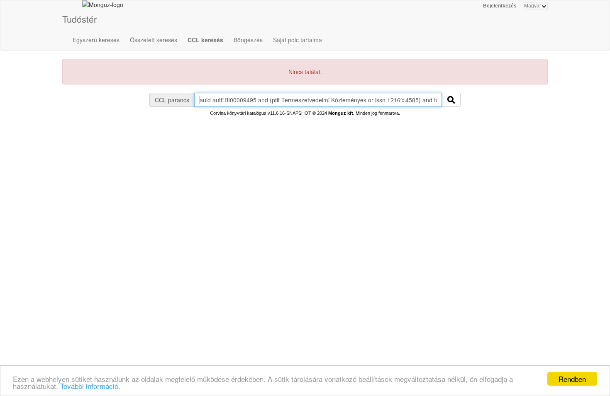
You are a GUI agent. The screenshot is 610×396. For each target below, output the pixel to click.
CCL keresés (205, 40)
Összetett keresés (153, 40)
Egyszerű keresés (96, 40)
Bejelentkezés (500, 6)
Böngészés (248, 40)
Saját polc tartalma (297, 40)
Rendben (572, 379)
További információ (89, 386)
